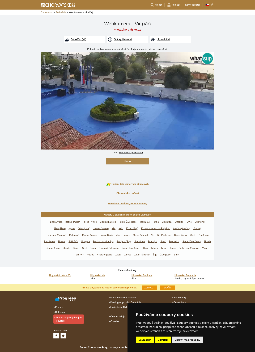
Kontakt (59, 307)
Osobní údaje (117, 316)
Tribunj (154, 248)
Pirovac (61, 241)
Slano (76, 248)
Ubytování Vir (97, 275)
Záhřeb (127, 254)
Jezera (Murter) (101, 228)
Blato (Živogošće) (128, 222)
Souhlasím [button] (145, 339)
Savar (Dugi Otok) (191, 241)
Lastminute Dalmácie (121, 307)
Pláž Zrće (73, 241)
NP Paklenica (164, 235)
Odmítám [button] (163, 339)
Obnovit (127, 161)
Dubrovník (200, 222)
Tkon (145, 248)
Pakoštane (49, 241)
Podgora (85, 241)
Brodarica (166, 222)
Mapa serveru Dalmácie (123, 297)
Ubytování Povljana (141, 275)
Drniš (189, 222)
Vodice (90, 254)
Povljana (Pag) (124, 241)
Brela (156, 222)
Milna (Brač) (106, 235)
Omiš (192, 235)
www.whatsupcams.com (131, 152)
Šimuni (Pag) (53, 248)
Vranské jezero (104, 254)
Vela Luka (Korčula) (189, 248)
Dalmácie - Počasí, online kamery (127, 203)
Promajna (152, 241)
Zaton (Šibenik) (142, 254)
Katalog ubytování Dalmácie (125, 302)
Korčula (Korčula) (181, 228)
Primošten (139, 241)
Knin (121, 228)
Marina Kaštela (89, 235)
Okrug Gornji (180, 235)
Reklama (60, 312)
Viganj (205, 248)
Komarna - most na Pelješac (155, 228)
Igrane (72, 228)
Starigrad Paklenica (108, 248)
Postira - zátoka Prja (103, 241)
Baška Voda (56, 222)
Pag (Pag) (203, 235)
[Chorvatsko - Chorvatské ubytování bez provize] (58, 4)
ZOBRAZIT (149, 287)
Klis (114, 228)
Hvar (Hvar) (60, 228)
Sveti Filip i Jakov (131, 248)
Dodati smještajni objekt (69, 319)
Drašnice (179, 222)
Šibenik (207, 241)
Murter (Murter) (140, 235)
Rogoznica (174, 241)
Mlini (118, 235)
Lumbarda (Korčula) (56, 235)
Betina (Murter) (72, 222)
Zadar (118, 254)
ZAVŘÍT (167, 287)
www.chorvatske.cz (127, 29)
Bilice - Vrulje (90, 222)
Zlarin (176, 254)
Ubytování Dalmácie (185, 275)
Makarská (74, 235)
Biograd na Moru (108, 222)
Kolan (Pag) (132, 228)
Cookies (114, 321)
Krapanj (197, 228)
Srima (93, 248)
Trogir (164, 248)
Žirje (155, 254)
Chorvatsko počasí (127, 193)
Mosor (127, 235)
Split (84, 248)
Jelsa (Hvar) (84, 228)
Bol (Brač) (145, 222)
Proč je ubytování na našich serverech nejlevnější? (109, 287)
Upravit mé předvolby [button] (187, 339)
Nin (152, 235)
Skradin (66, 248)
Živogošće (165, 254)
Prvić (163, 241)
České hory (179, 302)
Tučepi (173, 248)
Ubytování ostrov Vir (60, 275)
